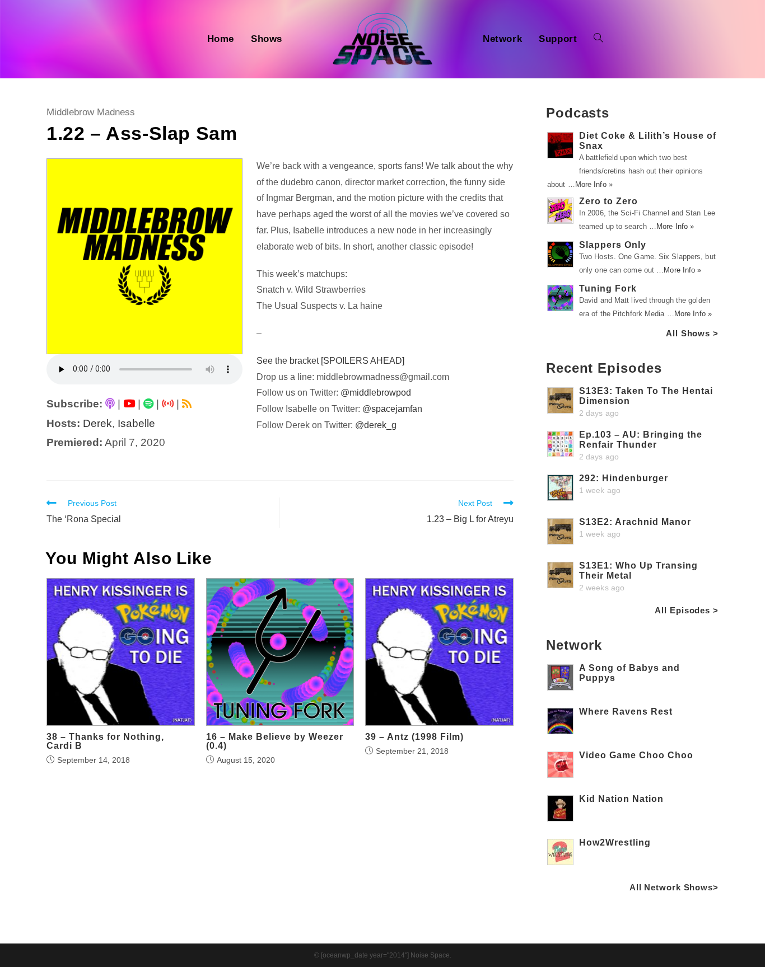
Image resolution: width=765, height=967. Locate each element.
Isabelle (136, 423)
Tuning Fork (608, 288)
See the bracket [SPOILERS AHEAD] (330, 360)
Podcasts (577, 112)
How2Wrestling (615, 842)
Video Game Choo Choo (636, 755)
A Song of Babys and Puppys (629, 673)
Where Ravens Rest (626, 711)
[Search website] (598, 39)
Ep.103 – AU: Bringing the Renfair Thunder (640, 439)
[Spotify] (148, 404)
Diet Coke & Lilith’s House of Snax (647, 141)
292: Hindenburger (623, 478)
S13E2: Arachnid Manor (635, 522)
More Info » (594, 184)
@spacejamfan (392, 409)
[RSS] (187, 404)
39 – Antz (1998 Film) (414, 737)
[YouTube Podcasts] (129, 404)
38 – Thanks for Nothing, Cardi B (105, 741)
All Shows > (692, 333)
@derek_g (376, 425)
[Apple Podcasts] (110, 404)
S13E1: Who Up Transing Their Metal (638, 570)
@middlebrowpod (375, 392)
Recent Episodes (604, 367)
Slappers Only (612, 245)
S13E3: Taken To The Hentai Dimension (646, 396)
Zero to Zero (608, 201)
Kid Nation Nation (621, 799)
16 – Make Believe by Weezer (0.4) (274, 741)
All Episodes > (687, 610)
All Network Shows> (674, 887)
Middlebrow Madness (90, 112)
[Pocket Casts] (168, 404)
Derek (97, 423)
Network (574, 645)
